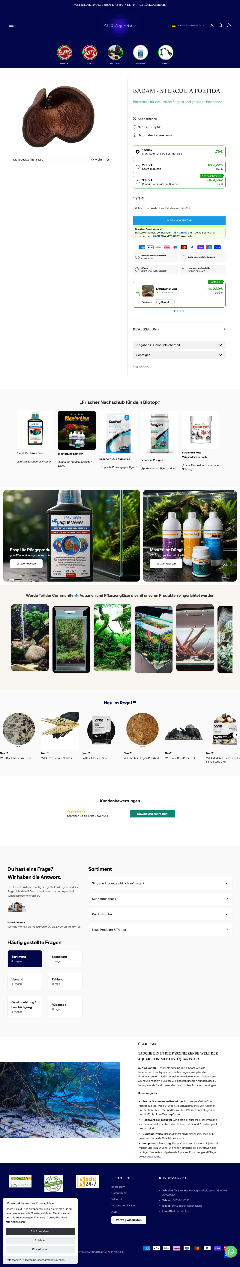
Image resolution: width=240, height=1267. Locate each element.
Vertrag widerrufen (129, 1220)
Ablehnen (40, 1240)
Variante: (147, 302)
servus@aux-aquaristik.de (187, 1205)
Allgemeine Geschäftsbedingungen (43, 1260)
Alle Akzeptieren (40, 1231)
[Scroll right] (236, 735)
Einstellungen (40, 1249)
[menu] (11, 25)
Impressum (118, 1186)
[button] (175, 311)
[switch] (179, 295)
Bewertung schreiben (152, 814)
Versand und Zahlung (123, 1205)
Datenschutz (13, 1260)
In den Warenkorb (179, 220)
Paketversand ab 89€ (177, 208)
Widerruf (116, 1199)
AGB (114, 1211)
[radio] (179, 152)
